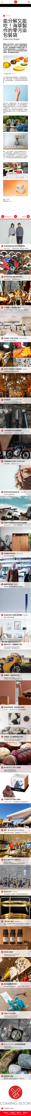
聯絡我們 (25, 1112)
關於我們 (6, 1112)
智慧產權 (12, 1112)
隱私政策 (19, 1112)
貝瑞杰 (8, 199)
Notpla (13, 73)
